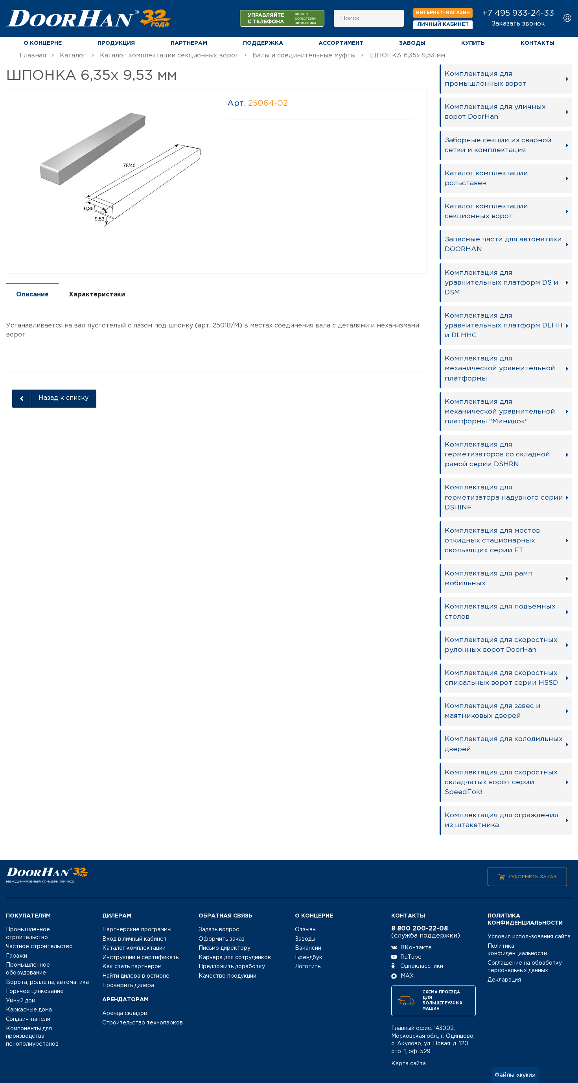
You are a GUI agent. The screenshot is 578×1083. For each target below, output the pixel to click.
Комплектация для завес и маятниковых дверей (493, 711)
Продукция (116, 43)
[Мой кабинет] (567, 18)
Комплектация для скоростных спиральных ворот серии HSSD (501, 678)
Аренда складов (124, 1013)
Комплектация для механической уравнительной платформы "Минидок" (500, 412)
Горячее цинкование (35, 991)
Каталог (73, 56)
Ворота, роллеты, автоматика (47, 982)
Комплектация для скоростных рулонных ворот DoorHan (501, 645)
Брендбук (308, 957)
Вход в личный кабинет (134, 939)
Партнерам (189, 43)
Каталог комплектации (134, 948)
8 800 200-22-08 (419, 929)
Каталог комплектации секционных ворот (169, 56)
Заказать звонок (518, 24)
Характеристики (97, 295)
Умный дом (20, 1000)
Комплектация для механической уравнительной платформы (500, 368)
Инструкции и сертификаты (141, 957)
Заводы (412, 43)
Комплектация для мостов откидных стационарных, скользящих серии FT (492, 540)
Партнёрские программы (136, 929)
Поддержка (263, 43)
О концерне (43, 43)
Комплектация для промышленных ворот (485, 79)
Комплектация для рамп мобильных (489, 578)
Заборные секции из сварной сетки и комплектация (498, 145)
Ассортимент (340, 43)
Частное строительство (39, 946)
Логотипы (308, 966)
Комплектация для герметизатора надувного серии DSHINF (504, 497)
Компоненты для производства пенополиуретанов (32, 1036)
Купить (473, 43)
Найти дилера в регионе (135, 976)
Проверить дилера (128, 985)
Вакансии (308, 948)
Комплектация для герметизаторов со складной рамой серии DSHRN (497, 454)
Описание (32, 295)
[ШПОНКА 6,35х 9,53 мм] (111, 180)
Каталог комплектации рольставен (486, 178)
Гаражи (16, 956)
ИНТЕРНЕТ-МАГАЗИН (443, 13)
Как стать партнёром (132, 966)
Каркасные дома (29, 1010)
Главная (33, 56)
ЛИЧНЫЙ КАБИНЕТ (443, 24)
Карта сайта (408, 1063)
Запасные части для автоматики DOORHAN (503, 244)
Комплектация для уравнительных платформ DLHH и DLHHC (504, 325)
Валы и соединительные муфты (303, 56)
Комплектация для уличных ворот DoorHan (495, 112)
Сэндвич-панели (28, 1019)
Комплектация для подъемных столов (500, 611)
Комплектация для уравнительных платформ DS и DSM (501, 283)
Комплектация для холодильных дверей (504, 744)
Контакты (537, 43)
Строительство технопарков (142, 1022)
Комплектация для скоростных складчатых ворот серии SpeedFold (501, 782)
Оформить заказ (532, 877)
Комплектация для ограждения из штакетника (501, 820)
